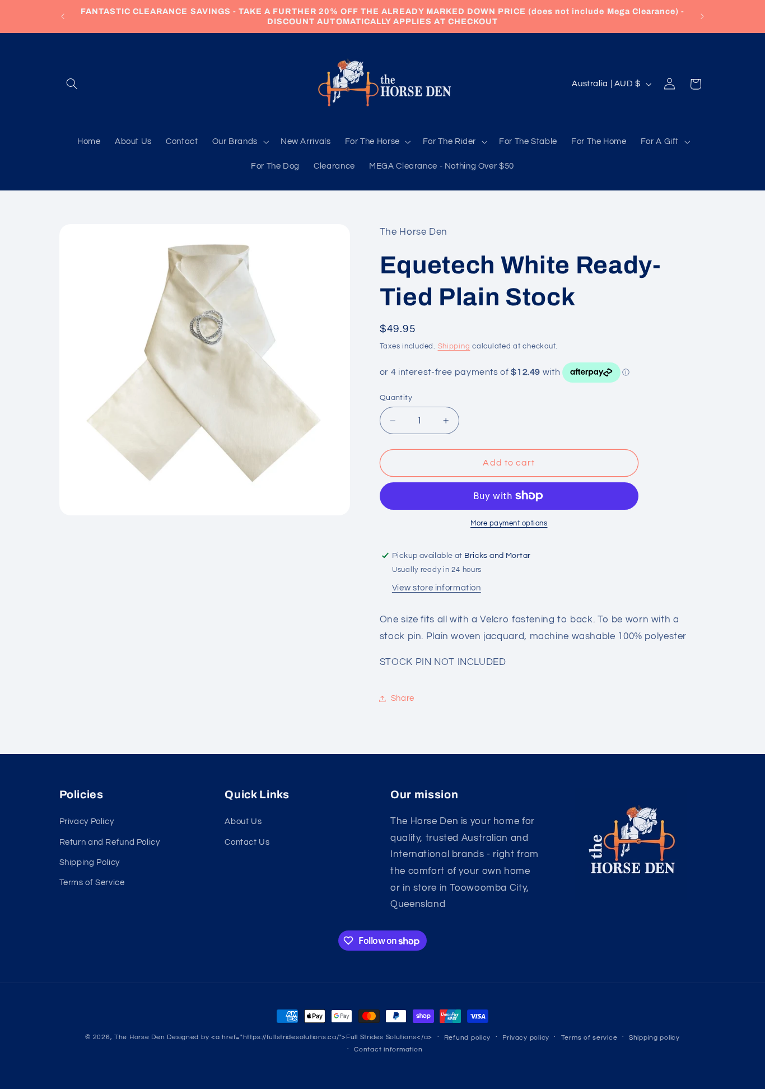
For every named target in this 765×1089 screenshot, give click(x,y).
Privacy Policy (86, 821)
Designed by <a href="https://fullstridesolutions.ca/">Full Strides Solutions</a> (299, 1037)
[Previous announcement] (62, 16)
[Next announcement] (702, 16)
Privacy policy (525, 1038)
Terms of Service (92, 882)
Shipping (454, 346)
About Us (243, 821)
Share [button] (402, 698)
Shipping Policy (89, 862)
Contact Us (247, 842)
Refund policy (467, 1038)
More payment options (509, 523)
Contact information (388, 1049)
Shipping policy (654, 1038)
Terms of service (589, 1038)
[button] (72, 84)
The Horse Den (139, 1037)
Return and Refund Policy (109, 842)
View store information (436, 588)
